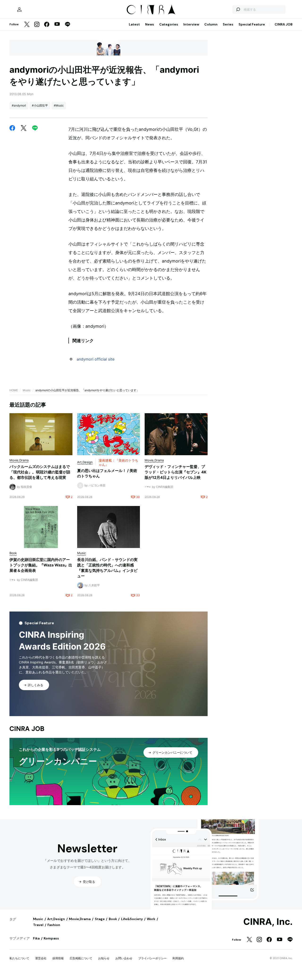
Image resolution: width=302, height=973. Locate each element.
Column (211, 24)
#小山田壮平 (40, 105)
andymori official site (95, 359)
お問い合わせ (123, 958)
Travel (38, 924)
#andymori (19, 105)
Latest (134, 24)
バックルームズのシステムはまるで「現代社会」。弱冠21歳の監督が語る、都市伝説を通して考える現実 (39, 472)
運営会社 (40, 958)
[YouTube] (57, 24)
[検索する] (237, 9)
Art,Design (56, 919)
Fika (36, 938)
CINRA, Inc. (268, 922)
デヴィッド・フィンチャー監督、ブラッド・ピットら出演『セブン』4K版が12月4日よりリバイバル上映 (175, 472)
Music (27, 390)
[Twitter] (26, 25)
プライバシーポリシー (152, 958)
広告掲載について (81, 958)
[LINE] (67, 25)
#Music (59, 105)
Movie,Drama (80, 919)
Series (228, 24)
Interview (191, 24)
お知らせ (103, 958)
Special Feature (252, 24)
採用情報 (58, 958)
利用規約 (178, 958)
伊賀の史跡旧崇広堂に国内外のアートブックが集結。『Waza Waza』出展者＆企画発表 (40, 565)
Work (151, 919)
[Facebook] (46, 25)
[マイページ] (19, 9)
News (149, 24)
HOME (13, 390)
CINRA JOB (284, 24)
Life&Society (132, 919)
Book (113, 919)
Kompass (51, 938)
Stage (100, 919)
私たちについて (19, 958)
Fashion (53, 924)
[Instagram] (36, 25)
